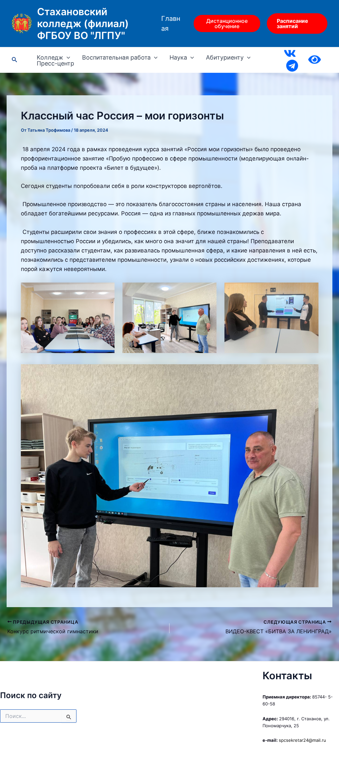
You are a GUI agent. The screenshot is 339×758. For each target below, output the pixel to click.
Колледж (50, 58)
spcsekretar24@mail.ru (302, 740)
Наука (178, 58)
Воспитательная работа (116, 58)
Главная (170, 23)
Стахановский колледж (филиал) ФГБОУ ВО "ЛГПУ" (83, 23)
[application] (66, 58)
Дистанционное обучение (227, 23)
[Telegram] (292, 66)
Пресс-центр (55, 64)
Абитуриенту (225, 58)
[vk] (290, 53)
